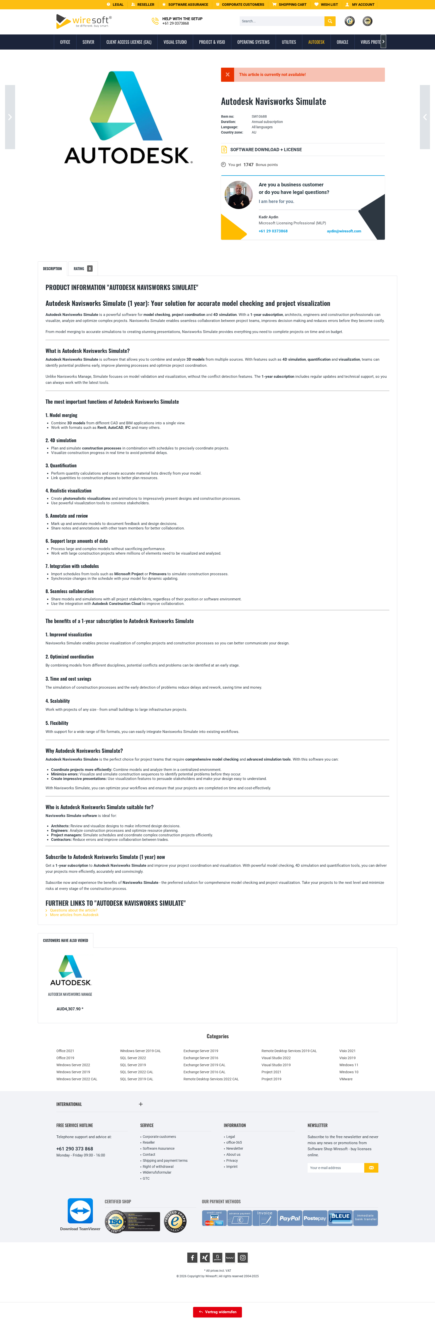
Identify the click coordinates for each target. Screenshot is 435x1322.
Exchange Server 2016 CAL (205, 1072)
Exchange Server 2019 (201, 1051)
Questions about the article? (73, 910)
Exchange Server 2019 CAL (205, 1065)
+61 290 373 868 (74, 1149)
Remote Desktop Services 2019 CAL (289, 1051)
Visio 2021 (347, 1051)
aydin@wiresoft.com (344, 231)
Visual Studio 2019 (276, 1065)
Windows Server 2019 (73, 1072)
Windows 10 (348, 1072)
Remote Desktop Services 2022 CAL (211, 1079)
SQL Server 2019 (133, 1065)
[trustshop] (175, 1221)
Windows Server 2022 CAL (76, 1079)
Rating (82, 268)
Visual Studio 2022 (276, 1058)
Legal (230, 1137)
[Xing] (205, 1258)
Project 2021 (271, 1072)
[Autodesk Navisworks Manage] (70, 971)
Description (52, 268)
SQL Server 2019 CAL (136, 1079)
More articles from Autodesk (74, 915)
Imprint (232, 1167)
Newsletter (234, 1148)
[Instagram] (243, 1258)
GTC (146, 1178)
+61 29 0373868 (273, 231)
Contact (149, 1154)
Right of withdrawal (158, 1167)
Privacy (232, 1161)
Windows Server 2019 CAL (140, 1051)
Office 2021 (65, 1051)
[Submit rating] (303, 109)
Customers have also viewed (65, 940)
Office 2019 (65, 1058)
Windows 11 (348, 1065)
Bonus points (267, 164)
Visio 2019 (347, 1058)
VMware (345, 1079)
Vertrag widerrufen (220, 1312)
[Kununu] (230, 1258)
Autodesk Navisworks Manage (70, 994)
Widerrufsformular (157, 1172)
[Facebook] (192, 1258)
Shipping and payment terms (165, 1161)
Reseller (149, 1142)
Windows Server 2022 (73, 1065)
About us (233, 1154)
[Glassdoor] (217, 1258)
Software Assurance (158, 1148)
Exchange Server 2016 (201, 1058)
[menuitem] (289, 5)
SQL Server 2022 (133, 1058)
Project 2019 (271, 1079)
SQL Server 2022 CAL (136, 1072)
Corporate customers (159, 1137)
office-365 (234, 1142)
